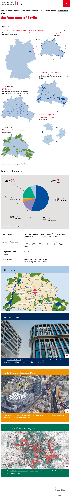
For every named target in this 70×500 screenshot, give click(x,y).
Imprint (57, 487)
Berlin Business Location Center (13, 10)
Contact (58, 495)
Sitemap (58, 493)
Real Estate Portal (14, 360)
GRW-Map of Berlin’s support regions (24, 471)
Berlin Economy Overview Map (19, 415)
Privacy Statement (62, 490)
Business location (33, 10)
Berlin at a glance (49, 10)
